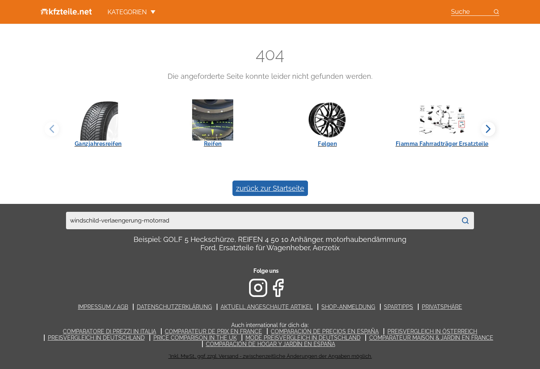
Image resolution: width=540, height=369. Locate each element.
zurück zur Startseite (270, 188)
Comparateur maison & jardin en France (431, 338)
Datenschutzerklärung (174, 307)
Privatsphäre (442, 307)
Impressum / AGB (103, 307)
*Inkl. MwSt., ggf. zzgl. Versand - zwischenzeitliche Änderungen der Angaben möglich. (270, 356)
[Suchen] (465, 220)
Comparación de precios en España (325, 331)
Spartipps (398, 307)
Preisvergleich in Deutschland (96, 338)
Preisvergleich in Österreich (432, 331)
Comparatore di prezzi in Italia (109, 331)
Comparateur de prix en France (213, 331)
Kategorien (127, 12)
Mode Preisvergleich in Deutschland (303, 338)
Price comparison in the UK (195, 338)
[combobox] (261, 220)
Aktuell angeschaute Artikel (267, 307)
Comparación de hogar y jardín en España (270, 344)
